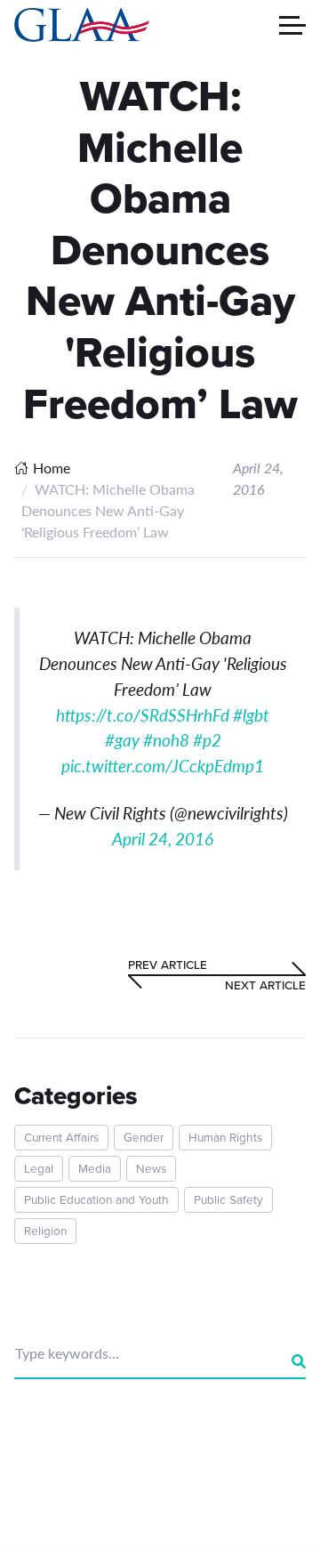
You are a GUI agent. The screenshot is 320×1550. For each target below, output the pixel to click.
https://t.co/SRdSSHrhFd (142, 715)
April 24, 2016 (162, 839)
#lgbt (251, 715)
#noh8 (166, 740)
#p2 (207, 740)
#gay (122, 740)
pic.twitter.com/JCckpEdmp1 (162, 766)
